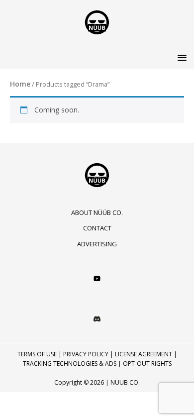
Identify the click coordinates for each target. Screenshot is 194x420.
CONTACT (97, 227)
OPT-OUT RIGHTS (147, 363)
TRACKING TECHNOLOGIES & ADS (69, 363)
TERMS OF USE (37, 354)
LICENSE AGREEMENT (143, 354)
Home (20, 84)
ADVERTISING (97, 243)
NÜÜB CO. (125, 382)
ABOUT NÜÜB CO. (97, 212)
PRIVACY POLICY (85, 354)
